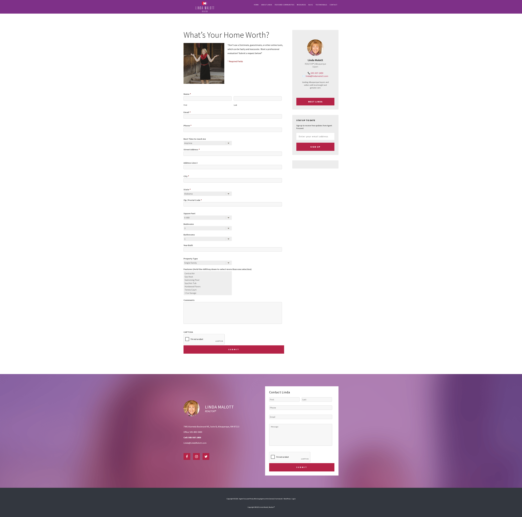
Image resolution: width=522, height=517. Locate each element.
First (185, 105)
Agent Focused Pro (245, 499)
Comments (189, 300)
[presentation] (289, 457)
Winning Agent (259, 499)
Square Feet (189, 213)
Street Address (192, 149)
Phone (187, 125)
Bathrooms (189, 234)
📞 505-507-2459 (315, 73)
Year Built (188, 245)
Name (187, 94)
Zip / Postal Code (193, 200)
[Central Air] (208, 273)
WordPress (287, 499)
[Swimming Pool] (208, 280)
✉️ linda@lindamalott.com (315, 76)
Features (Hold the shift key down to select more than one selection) (218, 269)
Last (235, 105)
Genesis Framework (276, 499)
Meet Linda (315, 101)
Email (187, 112)
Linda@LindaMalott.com (195, 443)
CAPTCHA (188, 332)
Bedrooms (189, 224)
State (187, 189)
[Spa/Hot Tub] (208, 283)
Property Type (191, 258)
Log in (294, 499)
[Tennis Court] (208, 289)
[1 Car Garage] (208, 293)
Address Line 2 (190, 162)
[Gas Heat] (208, 276)
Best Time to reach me (195, 139)
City (186, 176)
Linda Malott (219, 407)
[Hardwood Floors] (208, 286)
